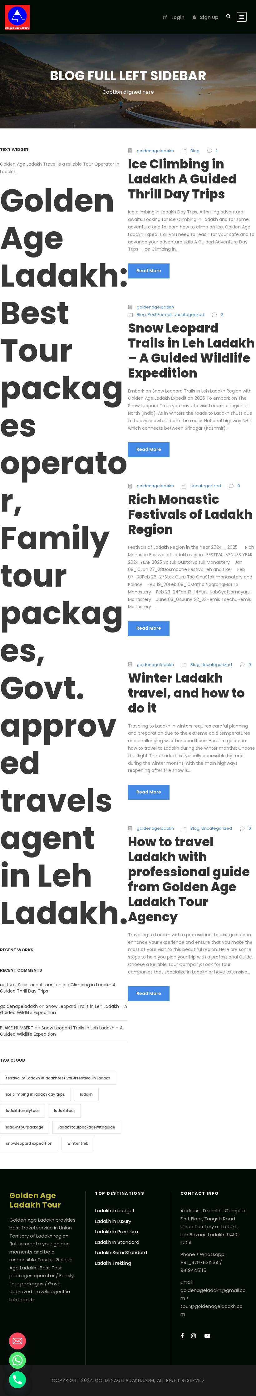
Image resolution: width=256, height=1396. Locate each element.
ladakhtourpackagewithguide (86, 1127)
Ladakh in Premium (116, 1231)
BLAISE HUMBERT (16, 1028)
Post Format (160, 315)
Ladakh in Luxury (113, 1221)
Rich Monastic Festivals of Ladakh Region (190, 514)
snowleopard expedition (29, 1143)
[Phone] (17, 1379)
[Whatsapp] (17, 1360)
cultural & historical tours (27, 985)
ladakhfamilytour (22, 1110)
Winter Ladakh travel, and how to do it (186, 693)
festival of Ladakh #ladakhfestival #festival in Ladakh (58, 1078)
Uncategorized (189, 315)
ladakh (86, 1094)
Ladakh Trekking (113, 1263)
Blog (194, 151)
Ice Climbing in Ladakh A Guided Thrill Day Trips (182, 179)
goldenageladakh (155, 151)
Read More (148, 271)
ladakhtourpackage (24, 1127)
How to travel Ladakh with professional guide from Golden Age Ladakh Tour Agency (189, 879)
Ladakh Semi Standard (121, 1252)
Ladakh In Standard (117, 1242)
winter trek (77, 1143)
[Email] (17, 1341)
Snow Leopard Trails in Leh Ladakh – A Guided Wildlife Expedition (191, 350)
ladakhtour (64, 1110)
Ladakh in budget (115, 1210)
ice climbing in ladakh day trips (35, 1094)
